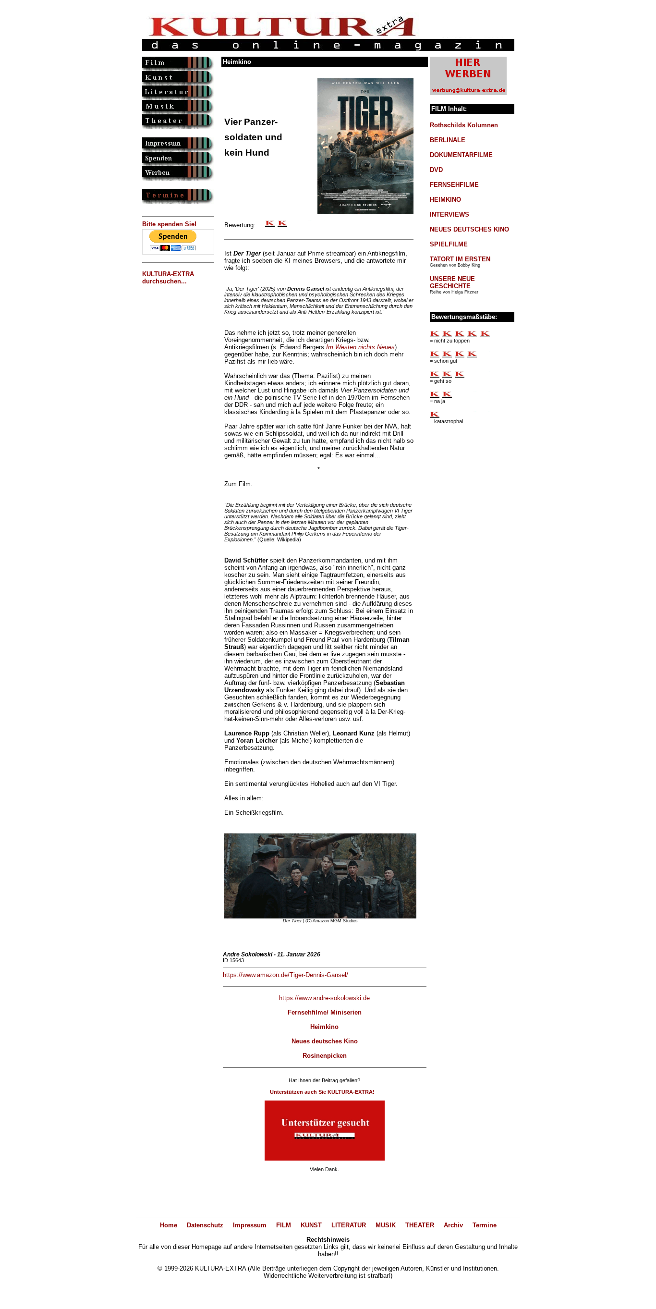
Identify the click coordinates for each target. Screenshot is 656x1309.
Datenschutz (205, 1225)
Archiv (453, 1225)
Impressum (250, 1225)
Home (168, 1225)
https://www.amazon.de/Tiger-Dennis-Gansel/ (285, 975)
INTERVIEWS (449, 214)
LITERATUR (348, 1225)
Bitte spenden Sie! (169, 224)
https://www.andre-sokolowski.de (324, 998)
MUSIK (386, 1225)
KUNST (311, 1225)
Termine (485, 1225)
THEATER (419, 1225)
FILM (283, 1225)
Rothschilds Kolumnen (464, 125)
